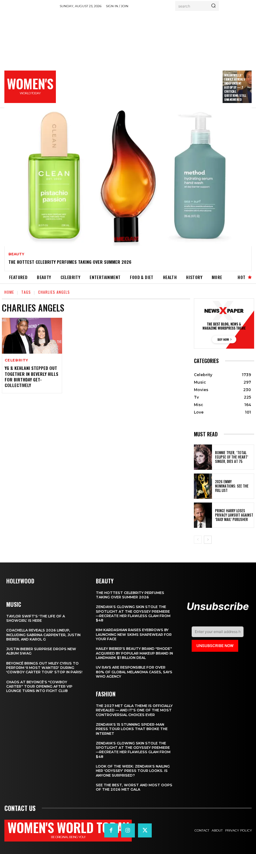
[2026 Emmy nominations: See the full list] (203, 486)
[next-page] (208, 540)
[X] (145, 830)
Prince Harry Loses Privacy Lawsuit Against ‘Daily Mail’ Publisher (234, 515)
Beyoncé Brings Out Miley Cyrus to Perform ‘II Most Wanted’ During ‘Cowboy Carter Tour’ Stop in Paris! (44, 668)
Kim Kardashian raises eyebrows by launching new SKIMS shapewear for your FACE (134, 634)
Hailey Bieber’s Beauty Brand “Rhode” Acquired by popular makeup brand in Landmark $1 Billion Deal (134, 653)
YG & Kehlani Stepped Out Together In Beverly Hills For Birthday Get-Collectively (31, 376)
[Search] (213, 6)
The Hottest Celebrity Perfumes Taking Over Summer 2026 (69, 261)
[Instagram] (128, 830)
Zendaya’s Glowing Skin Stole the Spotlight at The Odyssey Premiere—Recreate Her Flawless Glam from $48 (133, 613)
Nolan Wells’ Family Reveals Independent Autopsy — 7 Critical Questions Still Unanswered (235, 87)
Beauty (16, 254)
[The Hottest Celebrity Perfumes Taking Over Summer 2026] (128, 177)
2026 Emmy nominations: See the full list (232, 486)
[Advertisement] (158, 57)
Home (9, 292)
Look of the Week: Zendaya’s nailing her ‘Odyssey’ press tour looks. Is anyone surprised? (133, 771)
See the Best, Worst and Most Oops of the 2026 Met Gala (134, 787)
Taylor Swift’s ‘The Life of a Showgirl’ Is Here (35, 618)
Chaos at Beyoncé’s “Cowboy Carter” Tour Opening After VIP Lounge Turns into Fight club (39, 686)
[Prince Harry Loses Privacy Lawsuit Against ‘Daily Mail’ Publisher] (203, 515)
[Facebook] (111, 830)
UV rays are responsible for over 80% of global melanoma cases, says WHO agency (134, 672)
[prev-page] (198, 540)
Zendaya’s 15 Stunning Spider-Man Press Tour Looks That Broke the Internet (132, 729)
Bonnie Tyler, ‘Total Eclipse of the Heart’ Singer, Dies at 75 (231, 457)
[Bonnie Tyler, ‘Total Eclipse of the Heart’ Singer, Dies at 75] (203, 457)
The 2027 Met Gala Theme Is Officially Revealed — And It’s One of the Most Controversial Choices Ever (134, 710)
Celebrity (16, 360)
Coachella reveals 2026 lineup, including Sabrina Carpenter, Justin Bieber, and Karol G (43, 634)
